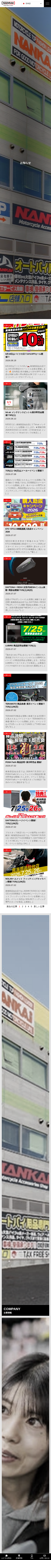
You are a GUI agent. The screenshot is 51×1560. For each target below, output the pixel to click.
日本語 (28, 3)
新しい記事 (39, 906)
